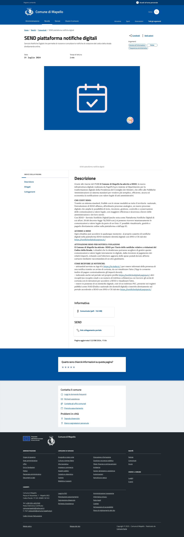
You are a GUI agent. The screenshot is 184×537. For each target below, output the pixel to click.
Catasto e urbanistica (65, 474)
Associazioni (139, 21)
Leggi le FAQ (62, 493)
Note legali (97, 500)
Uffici (25, 464)
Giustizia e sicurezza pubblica (103, 460)
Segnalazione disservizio (66, 500)
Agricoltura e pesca (100, 477)
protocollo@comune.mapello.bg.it (40, 511)
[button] (147, 2)
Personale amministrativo (32, 474)
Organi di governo (29, 457)
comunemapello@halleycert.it (33, 508)
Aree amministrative (30, 460)
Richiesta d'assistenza (66, 503)
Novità (33, 30)
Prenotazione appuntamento (68, 496)
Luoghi (130, 478)
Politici (25, 471)
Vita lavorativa (63, 464)
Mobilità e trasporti (64, 481)
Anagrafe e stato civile (66, 457)
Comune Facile (122, 529)
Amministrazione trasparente (103, 493)
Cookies (96, 503)
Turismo (60, 477)
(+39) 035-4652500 (33, 503)
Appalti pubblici (63, 471)
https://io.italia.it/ (112, 266)
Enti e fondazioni (29, 467)
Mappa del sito (75, 526)
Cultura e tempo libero (66, 460)
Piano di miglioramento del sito (104, 510)
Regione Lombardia (30, 2)
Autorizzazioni (98, 474)
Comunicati (42, 30)
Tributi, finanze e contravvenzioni (104, 464)
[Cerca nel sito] (156, 11)
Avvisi (130, 464)
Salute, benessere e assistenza (104, 471)
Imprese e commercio (65, 467)
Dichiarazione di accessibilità (103, 507)
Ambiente (96, 467)
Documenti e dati (29, 477)
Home (26, 30)
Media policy (27, 526)
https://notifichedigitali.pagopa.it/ (90, 239)
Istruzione (117, 21)
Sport (128, 21)
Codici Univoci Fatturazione (32, 516)
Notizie (130, 457)
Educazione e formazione (102, 457)
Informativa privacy (100, 496)
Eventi (130, 481)
